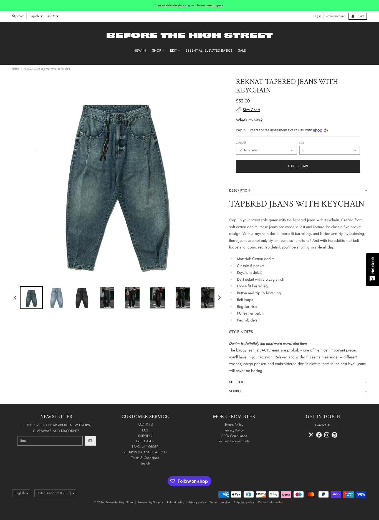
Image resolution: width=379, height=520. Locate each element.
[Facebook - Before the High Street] (319, 435)
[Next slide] (219, 297)
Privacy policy (197, 502)
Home (15, 69)
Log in (318, 16)
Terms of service (220, 502)
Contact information (270, 502)
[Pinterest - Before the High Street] (334, 435)
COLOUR (241, 143)
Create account (335, 16)
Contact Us (322, 425)
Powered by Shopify (150, 502)
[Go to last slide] (15, 297)
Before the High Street (119, 502)
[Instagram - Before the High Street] (327, 435)
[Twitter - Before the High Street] (311, 435)
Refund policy (175, 502)
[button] (31, 297)
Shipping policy (244, 502)
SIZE (301, 143)
